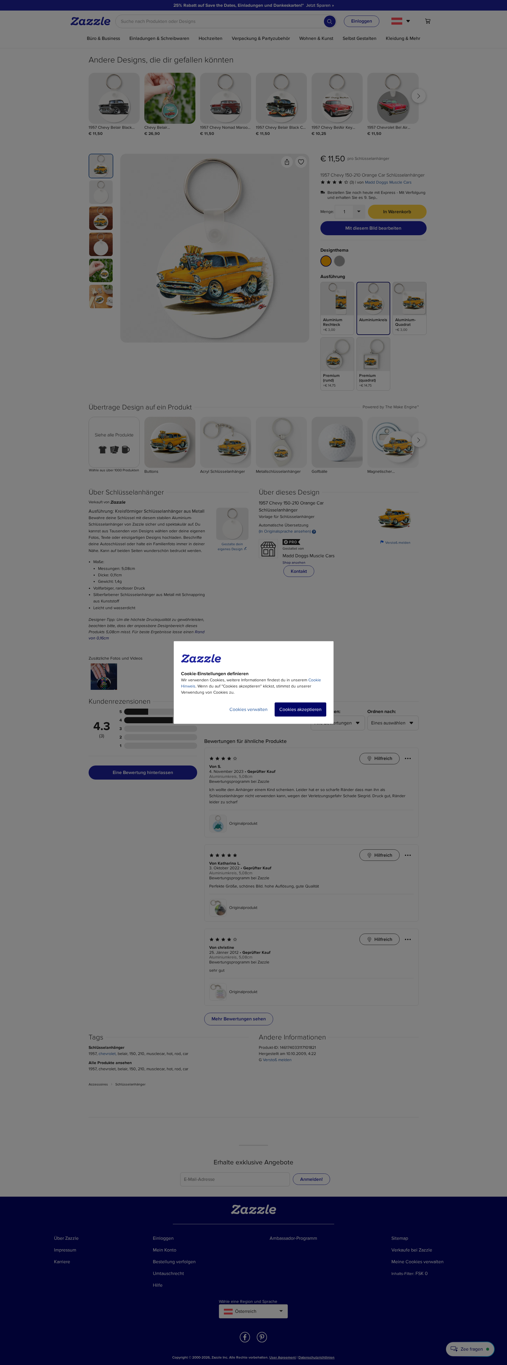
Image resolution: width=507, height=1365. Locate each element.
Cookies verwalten (248, 709)
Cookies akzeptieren (300, 709)
